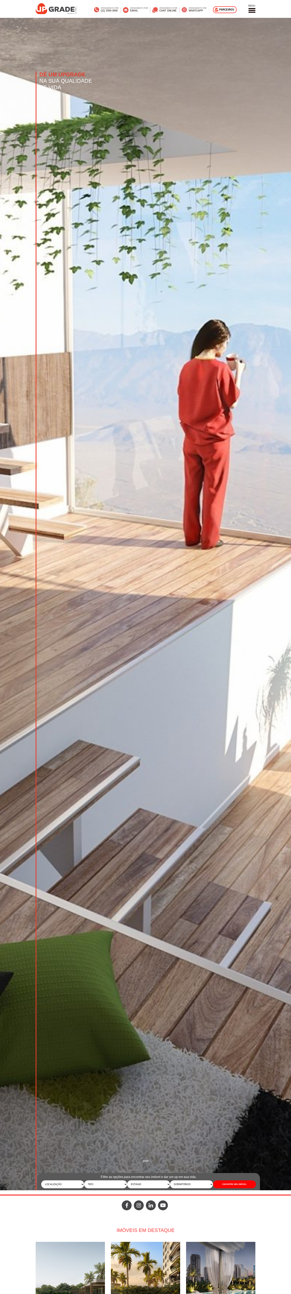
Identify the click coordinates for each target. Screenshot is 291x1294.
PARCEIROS (226, 9)
